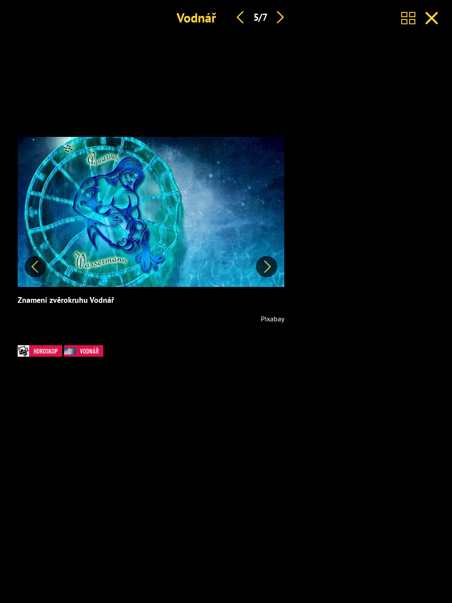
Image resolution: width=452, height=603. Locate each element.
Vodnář (196, 17)
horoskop (46, 351)
